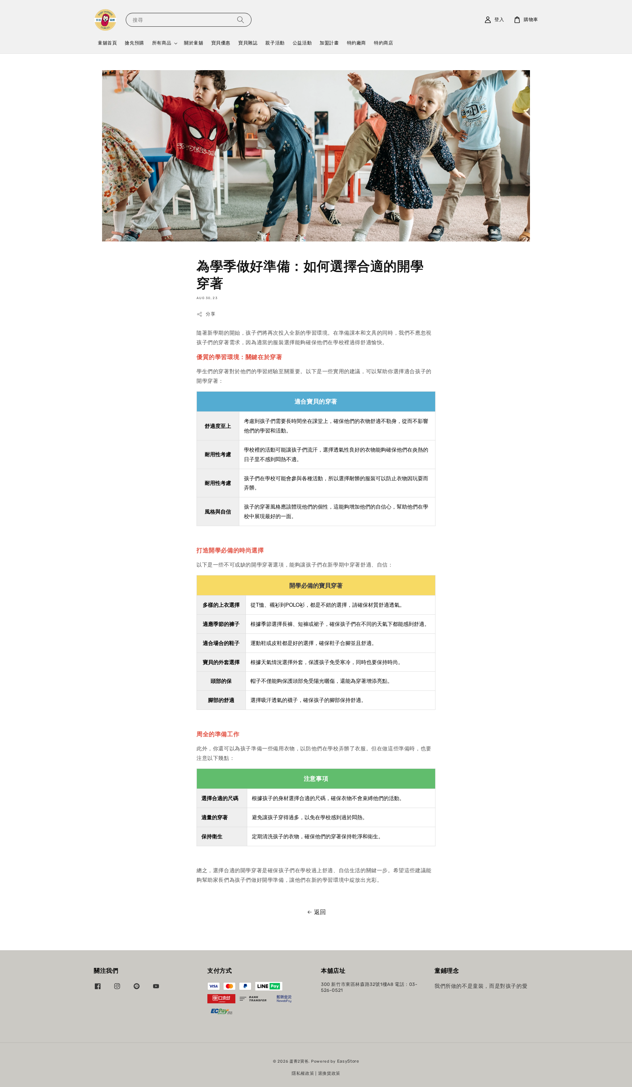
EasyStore (348, 1061)
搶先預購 (134, 43)
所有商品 (161, 43)
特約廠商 (356, 43)
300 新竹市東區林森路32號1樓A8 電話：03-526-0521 (369, 987)
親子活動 (274, 43)
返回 (320, 912)
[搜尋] (240, 19)
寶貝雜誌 (247, 43)
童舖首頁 (107, 43)
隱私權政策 (303, 1073)
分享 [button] (210, 314)
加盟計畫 (329, 43)
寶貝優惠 (220, 43)
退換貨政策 (329, 1073)
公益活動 (302, 43)
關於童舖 (193, 43)
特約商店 (383, 43)
